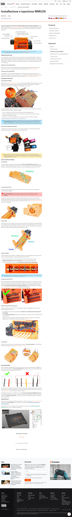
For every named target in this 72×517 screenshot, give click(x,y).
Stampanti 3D (4, 495)
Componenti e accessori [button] (25, 3)
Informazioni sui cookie (21, 510)
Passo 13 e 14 (28, 318)
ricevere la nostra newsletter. (37, 477)
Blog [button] (64, 3)
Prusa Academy (42, 496)
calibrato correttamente (32, 68)
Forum (29, 496)
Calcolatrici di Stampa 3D (43, 498)
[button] (49, 18)
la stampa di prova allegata (36, 401)
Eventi (29, 499)
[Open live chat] (69, 514)
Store (18, 496)
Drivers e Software (54, 499)
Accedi (16, 443)
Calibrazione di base (12, 7)
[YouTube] (70, 509)
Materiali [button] (17, 3)
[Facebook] (63, 509)
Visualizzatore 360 (26, 52)
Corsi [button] (61, 3)
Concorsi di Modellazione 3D (20, 500)
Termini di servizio (36, 483)
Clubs (18, 497)
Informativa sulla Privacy (29, 483)
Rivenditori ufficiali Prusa (65, 498)
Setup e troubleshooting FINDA (31, 76)
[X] (67, 509)
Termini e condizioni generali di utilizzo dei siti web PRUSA (39, 508)
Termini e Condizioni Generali (22, 508)
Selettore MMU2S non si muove (20, 345)
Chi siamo (64, 495)
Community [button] (52, 3)
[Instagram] (65, 509)
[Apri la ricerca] (55, 1)
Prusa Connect (53, 497)
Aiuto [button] (57, 3)
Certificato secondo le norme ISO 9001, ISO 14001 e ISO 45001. (66, 503)
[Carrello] (70, 1)
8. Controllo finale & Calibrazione (18, 27)
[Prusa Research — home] (3, 3)
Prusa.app (52, 496)
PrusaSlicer (53, 495)
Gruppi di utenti (31, 497)
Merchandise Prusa (5, 501)
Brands (18, 501)
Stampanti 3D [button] (10, 3)
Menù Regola (6, 390)
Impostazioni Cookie (52, 510)
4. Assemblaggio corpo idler (35, 200)
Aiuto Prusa (41, 495)
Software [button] (40, 3)
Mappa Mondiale (31, 495)
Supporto (5, 7)
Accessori (3, 500)
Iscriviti (27, 480)
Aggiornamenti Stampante (4, 497)
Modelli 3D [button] (46, 3)
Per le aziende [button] (34, 3)
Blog (63, 496)
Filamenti (3, 498)
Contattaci (64, 500)
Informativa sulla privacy (55, 508)
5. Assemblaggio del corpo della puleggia (10, 286)
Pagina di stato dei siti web (43, 510)
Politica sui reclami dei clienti (31, 510)
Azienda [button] (68, 3)
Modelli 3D (19, 495)
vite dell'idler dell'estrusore (12, 83)
